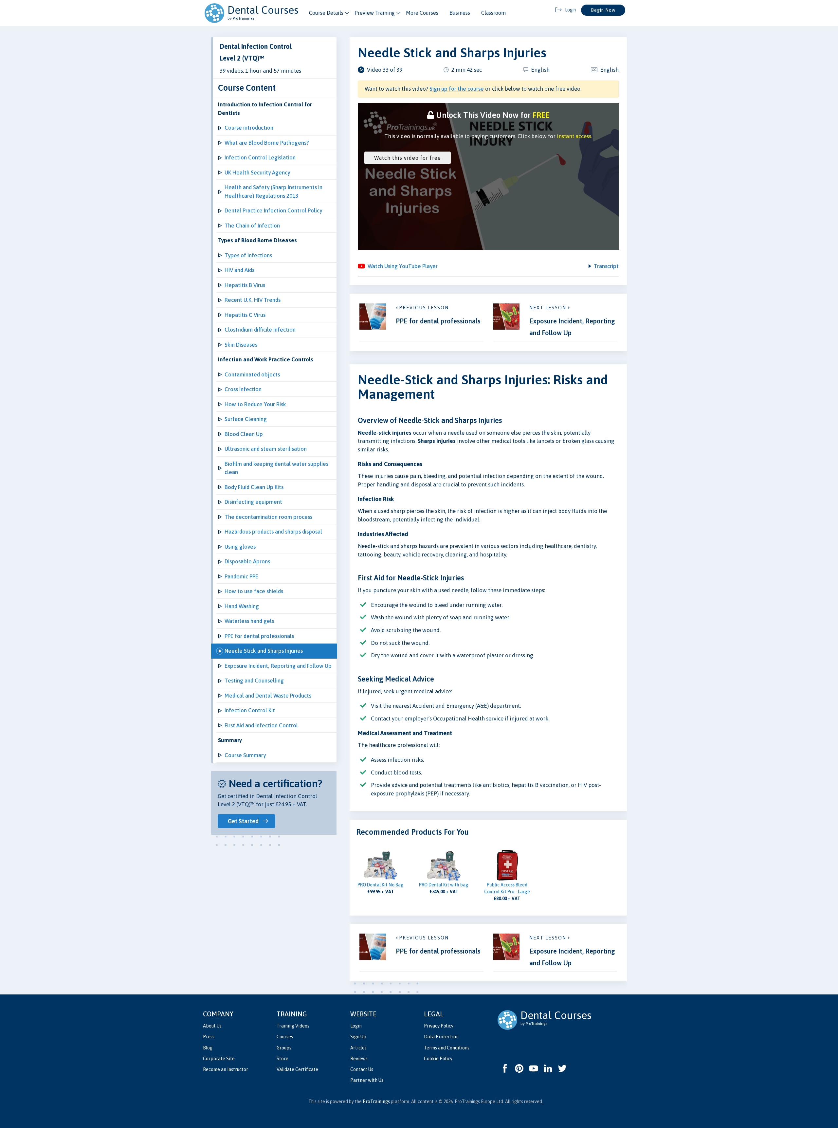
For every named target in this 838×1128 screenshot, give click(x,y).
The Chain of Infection (252, 225)
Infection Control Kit (250, 710)
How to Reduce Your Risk (255, 404)
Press (208, 1036)
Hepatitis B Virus (245, 285)
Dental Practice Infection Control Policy (273, 210)
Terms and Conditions (446, 1047)
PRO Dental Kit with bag (443, 884)
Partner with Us (366, 1080)
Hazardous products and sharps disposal (273, 531)
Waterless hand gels (249, 621)
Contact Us (361, 1069)
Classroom (493, 13)
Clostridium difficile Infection (260, 329)
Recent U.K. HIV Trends (253, 300)
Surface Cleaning (246, 419)
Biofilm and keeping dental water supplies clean (276, 468)
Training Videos (293, 1025)
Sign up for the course (456, 88)
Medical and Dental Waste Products (268, 695)
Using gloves (240, 546)
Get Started (243, 821)
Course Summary (245, 755)
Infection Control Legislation (260, 157)
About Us (212, 1025)
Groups (284, 1047)
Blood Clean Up (244, 434)
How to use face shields (254, 591)
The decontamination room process (268, 517)
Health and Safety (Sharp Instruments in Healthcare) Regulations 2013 (273, 191)
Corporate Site (219, 1058)
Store (282, 1058)
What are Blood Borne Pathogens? (267, 142)
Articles (358, 1047)
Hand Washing (242, 606)
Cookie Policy (438, 1058)
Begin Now (603, 10)
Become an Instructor (225, 1069)
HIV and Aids (239, 270)
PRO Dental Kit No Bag (380, 884)
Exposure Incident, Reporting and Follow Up (278, 666)
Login (356, 1025)
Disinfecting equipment (253, 502)
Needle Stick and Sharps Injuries (264, 650)
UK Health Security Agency (257, 172)
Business (459, 13)
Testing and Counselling (254, 680)
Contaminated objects (252, 374)
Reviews (359, 1058)
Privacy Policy (438, 1025)
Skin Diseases (241, 344)
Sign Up (358, 1036)
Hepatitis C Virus (245, 315)
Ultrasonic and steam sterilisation (266, 449)
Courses (285, 1036)
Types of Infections (248, 255)
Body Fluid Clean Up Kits (254, 487)
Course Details (326, 13)
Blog (207, 1047)
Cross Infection (243, 389)
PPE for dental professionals (259, 636)
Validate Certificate (297, 1069)
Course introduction (249, 127)
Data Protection (441, 1036)
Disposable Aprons (247, 561)
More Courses (422, 13)
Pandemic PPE (241, 576)
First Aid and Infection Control (261, 725)
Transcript (606, 266)
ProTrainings (376, 1101)
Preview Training (375, 13)
